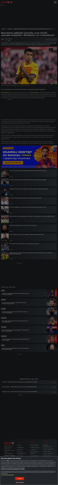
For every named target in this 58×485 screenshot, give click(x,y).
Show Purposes (20, 482)
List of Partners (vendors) (7, 474)
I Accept (20, 478)
